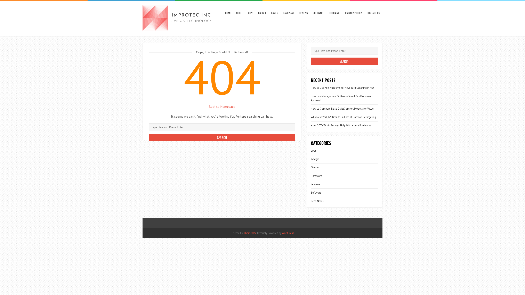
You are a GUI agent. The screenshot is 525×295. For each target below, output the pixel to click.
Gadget (262, 13)
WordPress (288, 233)
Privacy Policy (353, 13)
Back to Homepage (222, 106)
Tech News (334, 13)
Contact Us (373, 13)
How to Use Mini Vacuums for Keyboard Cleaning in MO (342, 88)
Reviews (303, 13)
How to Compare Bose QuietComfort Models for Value (342, 108)
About (239, 13)
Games (274, 13)
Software (318, 13)
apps (250, 13)
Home (228, 13)
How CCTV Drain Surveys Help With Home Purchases (341, 125)
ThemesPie (250, 233)
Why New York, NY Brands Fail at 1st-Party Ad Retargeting (343, 117)
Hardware (288, 13)
